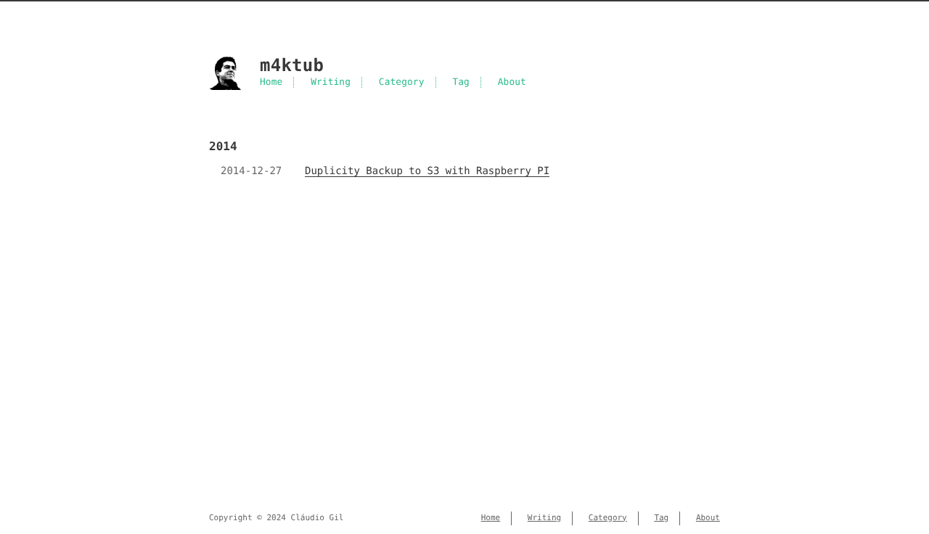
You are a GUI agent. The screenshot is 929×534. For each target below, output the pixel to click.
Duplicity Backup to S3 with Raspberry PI (427, 171)
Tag (461, 82)
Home (271, 82)
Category (402, 82)
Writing (331, 82)
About (512, 82)
